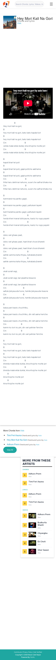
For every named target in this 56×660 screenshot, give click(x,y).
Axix (19, 23)
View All (10, 450)
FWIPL (32, 657)
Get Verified (38, 652)
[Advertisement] (28, 57)
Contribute (18, 652)
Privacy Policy (27, 652)
